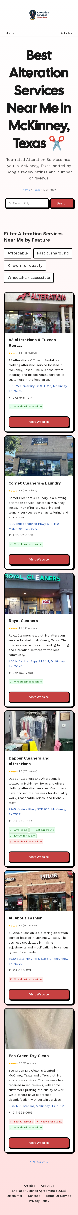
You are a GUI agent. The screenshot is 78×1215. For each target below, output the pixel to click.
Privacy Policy (39, 1201)
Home (10, 33)
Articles (66, 33)
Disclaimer (14, 1196)
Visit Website (39, 422)
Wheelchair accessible (29, 277)
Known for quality (25, 265)
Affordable (18, 253)
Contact (34, 1196)
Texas (36, 189)
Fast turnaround (53, 253)
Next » (42, 1162)
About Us (47, 1186)
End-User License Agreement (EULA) (39, 1191)
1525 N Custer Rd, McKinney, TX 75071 (36, 1106)
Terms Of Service (58, 1196)
